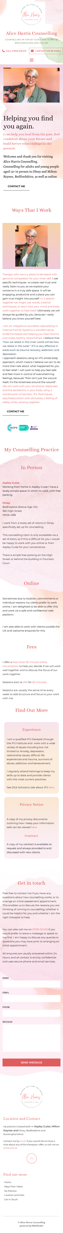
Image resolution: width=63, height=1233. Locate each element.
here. (34, 827)
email (23, 1141)
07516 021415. (10, 1148)
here (51, 787)
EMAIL (6, 992)
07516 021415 (40, 929)
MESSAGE (8, 1021)
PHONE (6, 1007)
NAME (6, 978)
